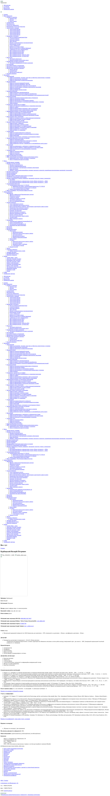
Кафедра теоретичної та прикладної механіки (21, 80)
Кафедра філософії (14, 135)
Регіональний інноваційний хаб (18, 224)
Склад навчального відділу (16, 203)
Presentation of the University (14, 260)
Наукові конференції (12, 173)
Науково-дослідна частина (13, 163)
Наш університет (8, 15)
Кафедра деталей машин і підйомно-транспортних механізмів (25, 87)
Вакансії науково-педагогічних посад (19, 60)
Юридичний (10, 144)
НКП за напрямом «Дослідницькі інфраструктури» (20, 190)
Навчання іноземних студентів (17, 198)
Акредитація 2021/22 (15, 34)
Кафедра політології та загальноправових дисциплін (23, 148)
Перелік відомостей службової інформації (20, 48)
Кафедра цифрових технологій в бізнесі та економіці (23, 127)
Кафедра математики (15, 88)
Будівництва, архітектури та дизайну (16, 104)
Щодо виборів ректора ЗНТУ (17, 50)
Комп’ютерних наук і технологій (15, 116)
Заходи (8, 248)
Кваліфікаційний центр (13, 253)
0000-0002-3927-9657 (26, 618)
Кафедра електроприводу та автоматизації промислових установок (27, 101)
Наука (5, 161)
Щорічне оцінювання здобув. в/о (18, 213)
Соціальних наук (11, 150)
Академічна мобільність (16, 199)
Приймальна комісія (9, 9)
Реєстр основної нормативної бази (18, 37)
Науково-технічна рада (12, 171)
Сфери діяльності (8, 191)
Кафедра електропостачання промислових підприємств (24, 97)
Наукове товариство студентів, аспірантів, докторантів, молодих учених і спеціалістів (28, 178)
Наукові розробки (11, 174)
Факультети (7, 75)
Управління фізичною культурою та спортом (18, 138)
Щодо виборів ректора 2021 (17, 53)
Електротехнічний (11, 96)
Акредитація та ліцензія (13, 28)
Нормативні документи (13, 36)
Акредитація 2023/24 (15, 32)
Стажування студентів (18, 245)
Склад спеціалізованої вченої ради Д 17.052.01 (24, 187)
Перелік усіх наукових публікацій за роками (12, 691)
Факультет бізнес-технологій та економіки (17, 122)
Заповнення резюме (18, 232)
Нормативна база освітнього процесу (19, 208)
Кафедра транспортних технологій (18, 79)
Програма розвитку (15, 40)
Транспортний (10, 76)
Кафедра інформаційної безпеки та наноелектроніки (23, 114)
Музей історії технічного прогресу (15, 68)
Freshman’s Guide (11, 269)
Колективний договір (15, 44)
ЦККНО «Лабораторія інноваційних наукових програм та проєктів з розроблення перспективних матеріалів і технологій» (41, 170)
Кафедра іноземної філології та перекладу (20, 132)
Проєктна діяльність (12, 255)
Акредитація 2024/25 (15, 30)
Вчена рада (9, 57)
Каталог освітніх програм (16, 214)
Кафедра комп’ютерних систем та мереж (20, 119)
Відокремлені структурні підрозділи (16, 26)
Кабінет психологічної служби (17, 250)
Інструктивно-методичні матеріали (18, 209)
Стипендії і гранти (14, 197)
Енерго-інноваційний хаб (16, 222)
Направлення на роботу (19, 236)
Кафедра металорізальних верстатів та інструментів (23, 85)
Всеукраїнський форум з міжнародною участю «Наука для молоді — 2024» (29, 181)
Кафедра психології (15, 152)
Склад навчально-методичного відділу (19, 205)
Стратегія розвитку (14, 38)
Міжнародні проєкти (15, 195)
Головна (6, 14)
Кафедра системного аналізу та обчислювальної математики (25, 118)
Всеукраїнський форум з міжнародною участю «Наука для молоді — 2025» (29, 182)
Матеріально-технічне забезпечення (16, 67)
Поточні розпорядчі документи (17, 212)
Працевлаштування (12, 229)
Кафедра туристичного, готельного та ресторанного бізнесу (25, 136)
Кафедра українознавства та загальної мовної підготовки (24, 134)
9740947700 (23, 623)
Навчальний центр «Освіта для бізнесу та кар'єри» (22, 158)
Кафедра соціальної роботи (16, 151)
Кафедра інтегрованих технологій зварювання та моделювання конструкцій (29, 95)
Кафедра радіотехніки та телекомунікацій (20, 112)
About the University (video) (13, 261)
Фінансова (9, 226)
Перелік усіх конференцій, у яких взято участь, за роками (15, 719)
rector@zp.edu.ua (8, 790)
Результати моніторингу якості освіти (19, 216)
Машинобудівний (11, 81)
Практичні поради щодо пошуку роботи (23, 233)
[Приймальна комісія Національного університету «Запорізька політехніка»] (20, 794)
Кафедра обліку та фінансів (16, 123)
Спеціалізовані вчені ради (13, 183)
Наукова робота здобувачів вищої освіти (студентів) (20, 175)
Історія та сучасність (12, 17)
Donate (8, 271)
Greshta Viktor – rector (12, 257)
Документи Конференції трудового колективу (21, 62)
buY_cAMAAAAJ (29, 626)
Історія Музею (13, 71)
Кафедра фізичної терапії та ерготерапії (20, 142)
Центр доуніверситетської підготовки (19, 159)
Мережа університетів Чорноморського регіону (22, 194)
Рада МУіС (12, 179)
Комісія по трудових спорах (17, 46)
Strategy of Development (12, 263)
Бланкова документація (15, 210)
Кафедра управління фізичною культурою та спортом (23, 140)
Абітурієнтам (7, 5)
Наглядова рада (10, 24)
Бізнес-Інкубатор (14, 169)
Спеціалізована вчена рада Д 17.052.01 (19, 185)
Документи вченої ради (16, 58)
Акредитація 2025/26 (15, 29)
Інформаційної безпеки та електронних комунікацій (20, 111)
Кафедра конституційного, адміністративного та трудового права (26, 147)
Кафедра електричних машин (17, 99)
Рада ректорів (10, 64)
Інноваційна (10, 220)
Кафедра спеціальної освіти (17, 139)
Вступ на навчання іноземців (17, 201)
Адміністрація (10, 22)
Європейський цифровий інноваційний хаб (21, 221)
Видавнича (9, 228)
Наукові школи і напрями (13, 162)
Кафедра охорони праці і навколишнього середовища (23, 109)
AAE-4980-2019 (41, 621)
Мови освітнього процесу (16, 218)
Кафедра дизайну (14, 107)
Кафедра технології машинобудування (19, 83)
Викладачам (7, 8)
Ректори (12, 20)
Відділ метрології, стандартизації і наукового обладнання (24, 167)
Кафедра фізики (14, 103)
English (5, 256)
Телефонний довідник (9, 273)
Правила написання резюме (20, 237)
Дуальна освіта (13, 217)
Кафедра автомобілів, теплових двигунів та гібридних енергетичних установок (30, 77)
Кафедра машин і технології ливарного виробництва (23, 93)
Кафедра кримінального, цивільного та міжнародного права (25, 146)
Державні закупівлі (11, 252)
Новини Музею (14, 69)
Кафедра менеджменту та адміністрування (20, 126)
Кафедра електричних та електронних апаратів (22, 100)
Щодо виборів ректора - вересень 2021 (19, 54)
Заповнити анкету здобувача (20, 244)
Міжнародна (10, 193)
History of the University (12, 265)
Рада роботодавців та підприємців (15, 65)
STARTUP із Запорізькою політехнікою (17, 177)
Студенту (12, 240)
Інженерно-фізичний (12, 91)
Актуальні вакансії (17, 234)
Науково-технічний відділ (16, 165)
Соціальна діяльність (12, 249)
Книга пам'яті (13, 21)
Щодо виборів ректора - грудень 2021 (19, 56)
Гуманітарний (10, 131)
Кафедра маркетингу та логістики (18, 128)
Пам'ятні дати (13, 18)
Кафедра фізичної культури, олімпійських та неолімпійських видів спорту (28, 143)
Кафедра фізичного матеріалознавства (19, 92)
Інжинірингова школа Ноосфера (18, 225)
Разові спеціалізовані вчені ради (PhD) (19, 189)
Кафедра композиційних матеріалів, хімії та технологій (24, 108)
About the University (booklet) (14, 259)
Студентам (6, 6)
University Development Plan (14, 264)
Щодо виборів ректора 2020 (17, 52)
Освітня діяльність (11, 202)
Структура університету (13, 25)
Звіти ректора (13, 41)
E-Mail (5, 272)
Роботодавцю (13, 238)
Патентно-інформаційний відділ (18, 166)
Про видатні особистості (16, 72)
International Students (12, 268)
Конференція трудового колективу (15, 61)
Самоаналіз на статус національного (19, 49)
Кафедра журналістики (15, 154)
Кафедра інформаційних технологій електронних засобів (24, 115)
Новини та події (14, 246)
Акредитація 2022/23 (15, 33)
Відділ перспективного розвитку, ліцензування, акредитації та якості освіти (29, 206)
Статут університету (15, 45)
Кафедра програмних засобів (17, 120)
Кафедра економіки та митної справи (19, 124)
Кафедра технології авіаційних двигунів (20, 84)
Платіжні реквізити (11, 73)
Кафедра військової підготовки (14, 155)
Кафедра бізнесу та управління (17, 130)
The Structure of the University (14, 267)
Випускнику (13, 230)
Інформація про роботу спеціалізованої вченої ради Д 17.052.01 (29, 186)
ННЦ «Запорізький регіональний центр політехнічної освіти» (22, 156)
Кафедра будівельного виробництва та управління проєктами (25, 105)
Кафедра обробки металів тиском (18, 89)
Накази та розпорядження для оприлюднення (21, 42)
